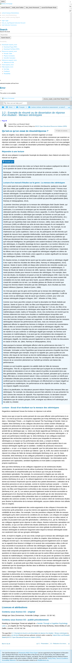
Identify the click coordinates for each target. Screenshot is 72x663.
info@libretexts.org (42, 660)
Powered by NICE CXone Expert (28, 652)
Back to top (5, 643)
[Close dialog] (1, 90)
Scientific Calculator (9, 58)
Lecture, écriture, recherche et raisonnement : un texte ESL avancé (51, 107)
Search (5, 103)
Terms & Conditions (62, 658)
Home (10, 107)
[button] (7, 71)
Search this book (5, 31)
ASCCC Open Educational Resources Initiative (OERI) (51, 126)
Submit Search (5, 37)
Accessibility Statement (9, 660)
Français (22, 107)
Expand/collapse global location (69, 107)
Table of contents (62, 130)
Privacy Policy (52, 658)
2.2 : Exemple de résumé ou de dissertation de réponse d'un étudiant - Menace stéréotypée (39, 633)
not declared (15, 635)
